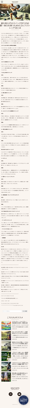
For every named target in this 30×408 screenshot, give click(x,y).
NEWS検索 (25, 311)
